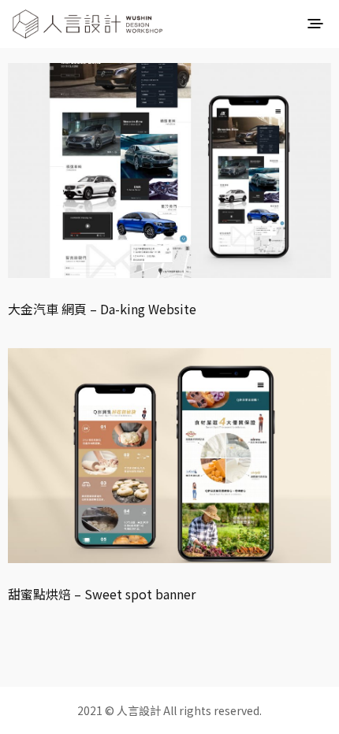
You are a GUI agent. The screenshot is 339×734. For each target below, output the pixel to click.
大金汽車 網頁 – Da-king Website (102, 308)
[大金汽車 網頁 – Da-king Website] (169, 170)
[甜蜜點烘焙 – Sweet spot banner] (169, 455)
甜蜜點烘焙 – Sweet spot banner (102, 593)
